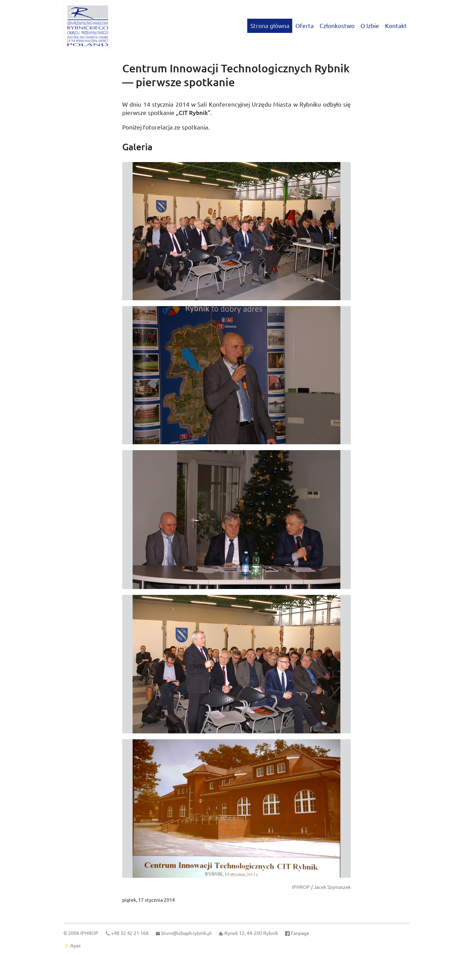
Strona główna (269, 25)
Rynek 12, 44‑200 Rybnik (251, 933)
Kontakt (396, 25)
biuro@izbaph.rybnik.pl (186, 933)
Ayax (75, 945)
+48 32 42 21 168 (130, 933)
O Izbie (369, 25)
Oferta (304, 25)
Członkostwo (337, 25)
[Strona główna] (87, 25)
